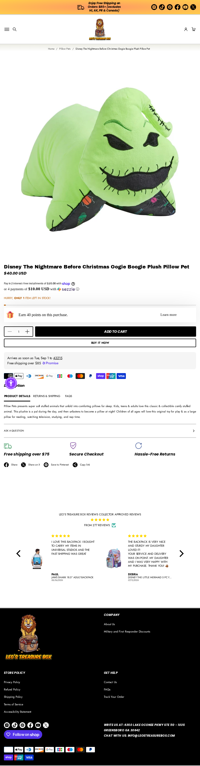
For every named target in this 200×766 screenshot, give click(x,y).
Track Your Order (114, 697)
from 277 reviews (97, 525)
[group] (17, 396)
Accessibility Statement (17, 712)
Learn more (168, 315)
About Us (109, 624)
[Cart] (193, 29)
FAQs (107, 689)
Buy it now (100, 343)
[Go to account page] (186, 29)
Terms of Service (13, 704)
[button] (15, 29)
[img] (100, 519)
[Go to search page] (15, 29)
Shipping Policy (13, 697)
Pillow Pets (64, 49)
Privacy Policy (12, 682)
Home (51, 49)
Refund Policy (12, 689)
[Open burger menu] (7, 29)
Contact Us (110, 682)
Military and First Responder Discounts (127, 631)
